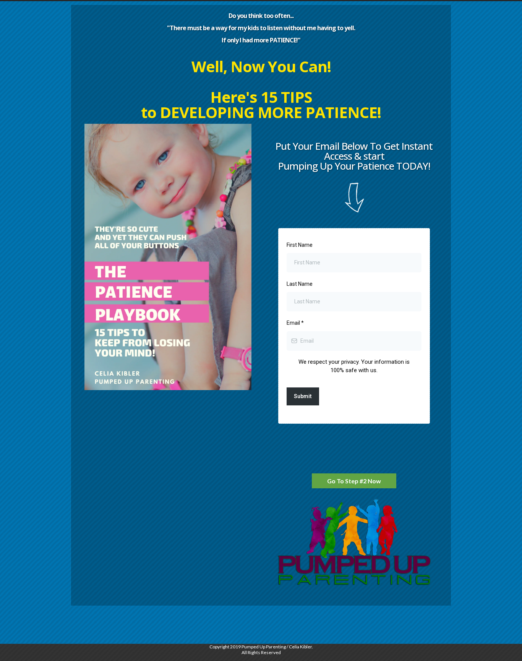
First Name (300, 245)
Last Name (300, 284)
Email (295, 323)
